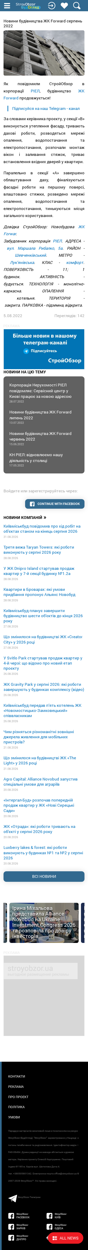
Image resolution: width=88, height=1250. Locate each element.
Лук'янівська (22, 262)
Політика (16, 1107)
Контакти (16, 1076)
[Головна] (29, 6)
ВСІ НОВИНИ (44, 876)
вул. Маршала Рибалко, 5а (35, 248)
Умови (14, 1117)
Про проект (18, 1097)
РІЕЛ (35, 91)
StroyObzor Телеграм (29, 1197)
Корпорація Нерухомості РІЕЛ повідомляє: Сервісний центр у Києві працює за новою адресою (40, 392)
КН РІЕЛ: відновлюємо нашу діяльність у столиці (36, 459)
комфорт (74, 262)
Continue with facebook (58, 503)
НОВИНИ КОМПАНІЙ (25, 517)
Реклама (16, 1086)
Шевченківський (30, 255)
